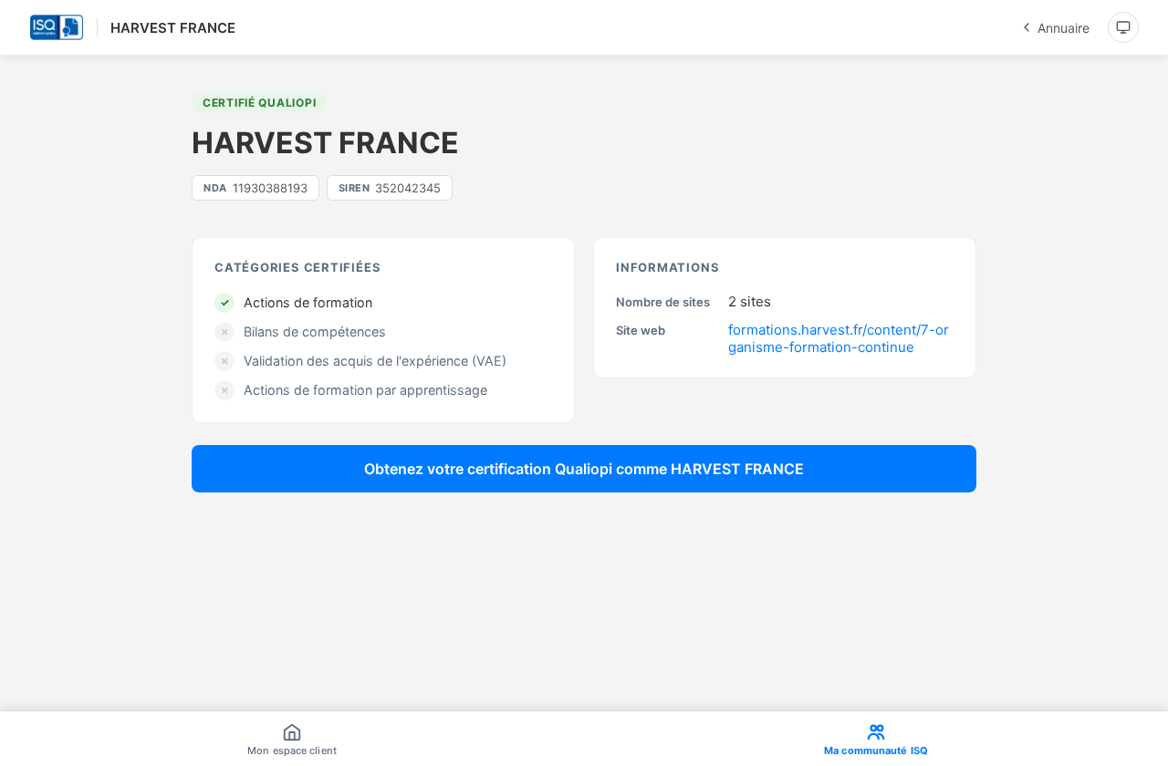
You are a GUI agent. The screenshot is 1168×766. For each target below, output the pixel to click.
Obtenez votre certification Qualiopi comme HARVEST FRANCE (584, 469)
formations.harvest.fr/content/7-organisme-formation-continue (838, 338)
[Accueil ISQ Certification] (56, 27)
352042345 (390, 188)
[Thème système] (1123, 27)
